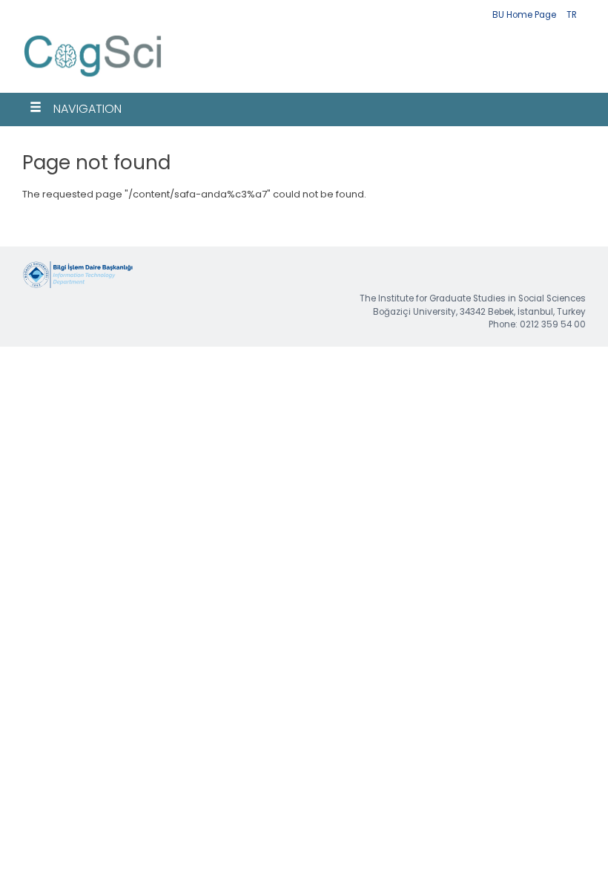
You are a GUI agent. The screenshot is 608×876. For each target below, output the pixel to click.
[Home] (93, 78)
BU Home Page (524, 15)
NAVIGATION (87, 108)
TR (571, 15)
